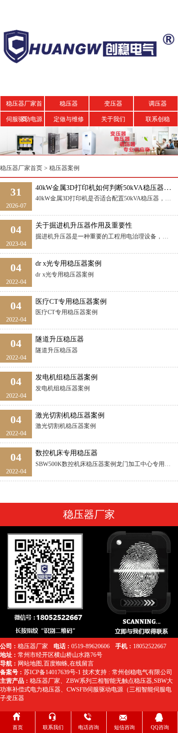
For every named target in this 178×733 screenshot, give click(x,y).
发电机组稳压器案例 (66, 377)
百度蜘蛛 (56, 663)
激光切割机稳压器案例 (70, 415)
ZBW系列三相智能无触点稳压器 (109, 681)
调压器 (158, 103)
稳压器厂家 (45, 681)
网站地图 (30, 663)
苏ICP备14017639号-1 (52, 672)
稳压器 (69, 103)
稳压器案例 (64, 168)
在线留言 (82, 663)
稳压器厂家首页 (24, 106)
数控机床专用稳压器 (66, 453)
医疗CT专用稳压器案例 (71, 301)
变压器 (113, 103)
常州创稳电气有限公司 (142, 672)
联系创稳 (158, 119)
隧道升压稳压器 (59, 339)
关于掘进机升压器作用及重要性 (83, 225)
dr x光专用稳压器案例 (68, 263)
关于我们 (113, 119)
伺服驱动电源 (24, 119)
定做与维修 (69, 119)
